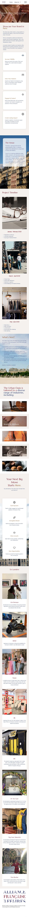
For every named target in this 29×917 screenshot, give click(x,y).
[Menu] (25, 2)
